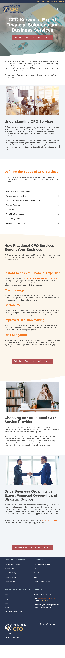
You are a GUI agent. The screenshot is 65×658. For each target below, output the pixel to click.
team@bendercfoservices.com (47, 598)
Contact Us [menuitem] (37, 577)
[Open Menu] (62, 6)
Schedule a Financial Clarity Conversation (32, 37)
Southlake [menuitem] (7, 607)
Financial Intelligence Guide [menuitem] (42, 564)
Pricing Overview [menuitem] (10, 581)
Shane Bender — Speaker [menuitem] (41, 573)
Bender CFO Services (49, 520)
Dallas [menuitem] (6, 594)
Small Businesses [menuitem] (10, 568)
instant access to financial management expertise (40, 278)
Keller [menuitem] (6, 603)
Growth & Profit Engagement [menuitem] (13, 573)
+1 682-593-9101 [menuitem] (40, 1)
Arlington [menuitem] (7, 599)
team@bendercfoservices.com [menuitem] (55, 1)
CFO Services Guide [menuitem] (10, 577)
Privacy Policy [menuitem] (8, 634)
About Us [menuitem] (36, 568)
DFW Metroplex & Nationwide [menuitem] (13, 611)
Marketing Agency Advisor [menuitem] (12, 564)
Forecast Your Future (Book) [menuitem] (42, 581)
